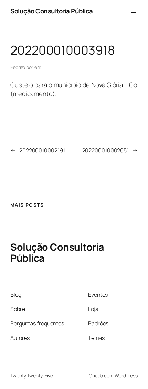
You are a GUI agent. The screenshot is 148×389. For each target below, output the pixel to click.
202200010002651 (105, 150)
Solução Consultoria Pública (51, 11)
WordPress (126, 375)
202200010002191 (42, 150)
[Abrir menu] (133, 11)
